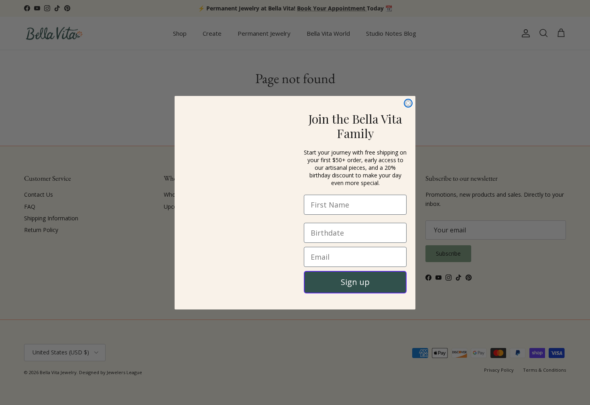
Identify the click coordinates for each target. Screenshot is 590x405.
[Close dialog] (408, 103)
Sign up (355, 282)
